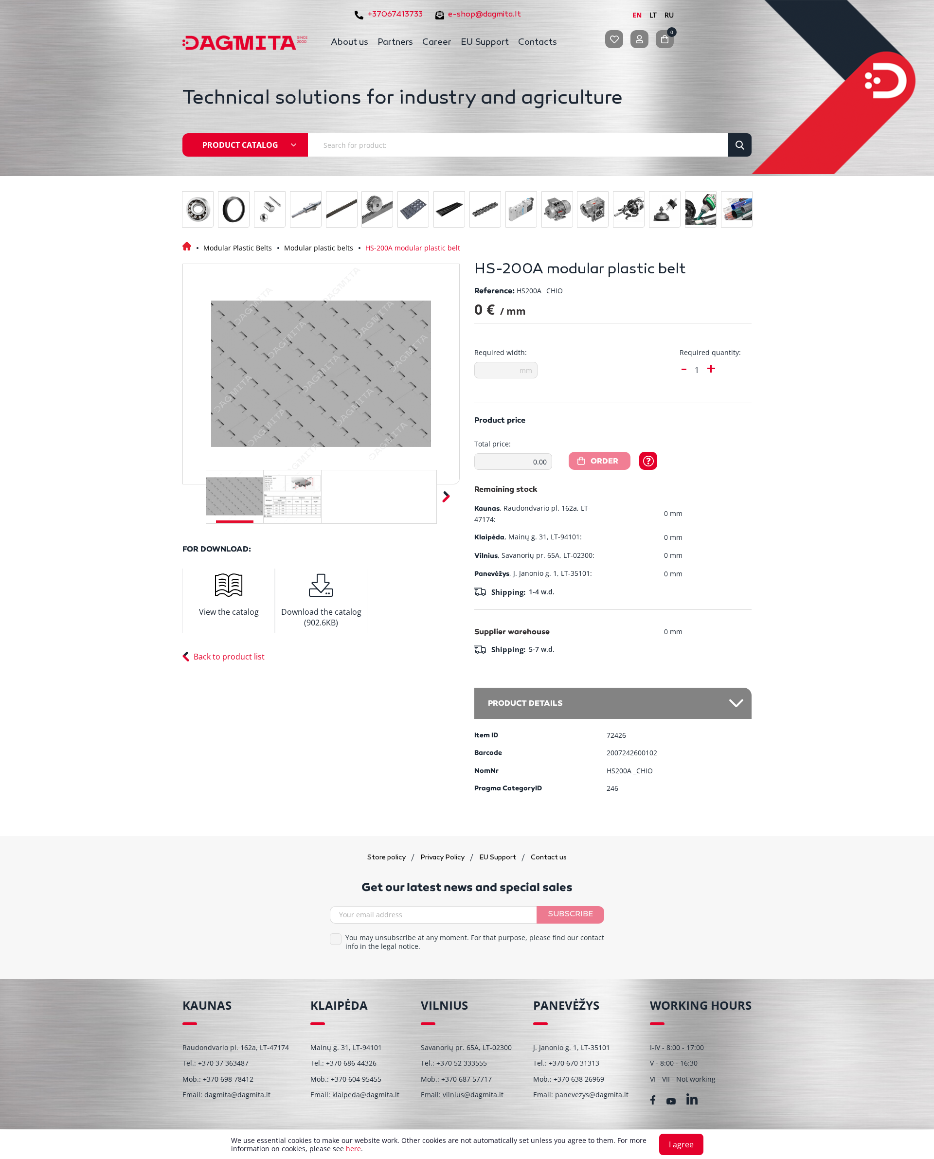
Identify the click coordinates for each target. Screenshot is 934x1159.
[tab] (613, 703)
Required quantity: (710, 352)
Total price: (492, 443)
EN (637, 14)
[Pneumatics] (521, 209)
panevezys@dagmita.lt (592, 1094)
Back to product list (229, 656)
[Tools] (628, 209)
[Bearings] (197, 209)
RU (669, 14)
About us (349, 42)
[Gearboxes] (592, 209)
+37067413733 (395, 14)
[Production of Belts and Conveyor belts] (449, 209)
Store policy (387, 858)
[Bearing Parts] (269, 209)
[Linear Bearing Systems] (305, 209)
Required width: (500, 352)
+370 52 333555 (461, 1063)
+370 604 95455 (356, 1079)
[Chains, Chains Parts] (485, 209)
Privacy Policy (443, 858)
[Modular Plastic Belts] (413, 209)
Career (436, 42)
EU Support (485, 42)
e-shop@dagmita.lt (484, 14)
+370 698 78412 (228, 1079)
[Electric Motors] (557, 209)
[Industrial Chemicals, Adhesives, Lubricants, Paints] (700, 209)
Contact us (549, 858)
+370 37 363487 (223, 1063)
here (353, 1148)
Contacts (537, 42)
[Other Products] (664, 209)
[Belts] (341, 209)
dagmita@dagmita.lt (237, 1094)
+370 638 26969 (579, 1079)
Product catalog (240, 145)
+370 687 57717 (466, 1079)
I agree (681, 1144)
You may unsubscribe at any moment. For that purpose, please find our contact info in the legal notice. (474, 942)
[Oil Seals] (233, 209)
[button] (446, 496)
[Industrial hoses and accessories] (736, 209)
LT (653, 14)
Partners (395, 42)
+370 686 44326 (351, 1063)
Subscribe (570, 914)
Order (604, 460)
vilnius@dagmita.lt (473, 1094)
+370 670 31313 (574, 1063)
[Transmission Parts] (377, 209)
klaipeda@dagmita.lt (365, 1094)
